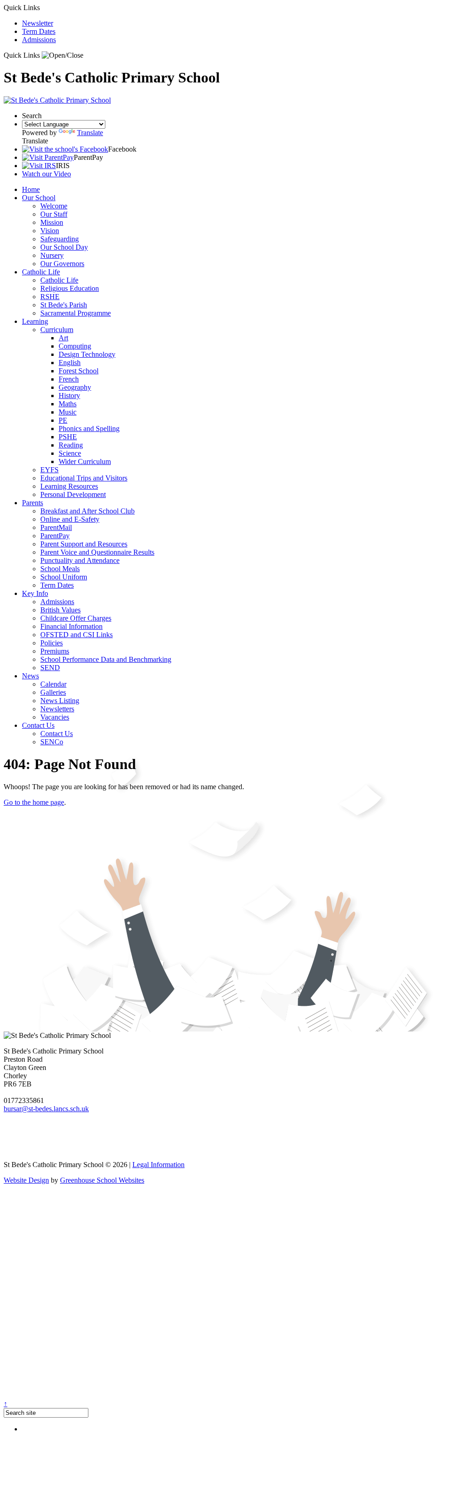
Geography (75, 387)
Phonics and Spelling (89, 428)
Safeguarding (59, 239)
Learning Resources (69, 486)
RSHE (50, 296)
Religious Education (69, 288)
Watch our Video (46, 174)
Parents (32, 503)
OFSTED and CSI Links (76, 635)
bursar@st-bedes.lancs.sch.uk (46, 1109)
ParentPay (55, 536)
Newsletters (57, 709)
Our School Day (64, 247)
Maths (67, 404)
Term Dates (38, 31)
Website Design (26, 1180)
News (30, 676)
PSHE (68, 437)
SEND (50, 667)
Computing (75, 346)
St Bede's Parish (63, 305)
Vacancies (54, 717)
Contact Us (38, 725)
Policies (51, 643)
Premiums (54, 651)
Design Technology (87, 354)
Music (67, 412)
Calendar (53, 684)
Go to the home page (34, 802)
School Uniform (63, 577)
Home (31, 189)
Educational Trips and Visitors (83, 478)
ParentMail (56, 527)
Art (63, 338)
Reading (71, 445)
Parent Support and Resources (83, 544)
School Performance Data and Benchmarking (105, 659)
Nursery (52, 255)
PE (63, 420)
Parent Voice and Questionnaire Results (97, 552)
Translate (90, 132)
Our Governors (62, 263)
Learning (35, 321)
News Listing (59, 700)
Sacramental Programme (75, 313)
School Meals (60, 569)
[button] (62, 55)
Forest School (78, 371)
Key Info (35, 593)
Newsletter (37, 23)
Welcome (53, 206)
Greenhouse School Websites (102, 1180)
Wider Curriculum (85, 461)
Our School (38, 198)
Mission (51, 222)
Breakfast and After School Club (87, 511)
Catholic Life (41, 272)
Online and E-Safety (69, 519)
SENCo (51, 742)
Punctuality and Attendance (80, 560)
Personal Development (73, 494)
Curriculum (56, 329)
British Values (60, 610)
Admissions (39, 40)
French (69, 379)
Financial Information (71, 626)
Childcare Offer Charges (75, 618)
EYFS (49, 470)
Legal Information (158, 1164)
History (69, 395)
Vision (49, 231)
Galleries (53, 692)
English (70, 362)
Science (70, 453)
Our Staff (53, 214)
